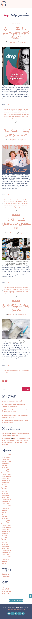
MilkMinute (11, 314)
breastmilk (23, 111)
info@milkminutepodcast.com (16, 609)
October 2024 (5, 459)
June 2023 (4, 487)
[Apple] (23, 613)
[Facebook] (3, 381)
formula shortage (12, 203)
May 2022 (4, 514)
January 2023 (5, 497)
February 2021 (6, 546)
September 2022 (6, 506)
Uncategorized (6, 576)
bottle (13, 370)
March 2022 (5, 519)
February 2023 (6, 495)
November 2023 (6, 476)
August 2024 (5, 463)
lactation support (19, 114)
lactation (11, 114)
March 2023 (5, 493)
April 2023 (4, 491)
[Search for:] (11, 389)
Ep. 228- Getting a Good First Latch (12, 401)
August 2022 (5, 508)
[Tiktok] (16, 613)
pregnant (19, 118)
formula (6, 372)
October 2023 (5, 478)
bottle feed (18, 370)
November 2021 (6, 527)
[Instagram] (6, 381)
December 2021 (6, 525)
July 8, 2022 (23, 42)
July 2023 (4, 485)
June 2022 (4, 512)
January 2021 (5, 548)
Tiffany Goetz (12, 42)
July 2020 (4, 561)
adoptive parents (8, 109)
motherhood (25, 116)
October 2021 (5, 529)
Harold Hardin (6, 433)
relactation (12, 293)
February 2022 (6, 521)
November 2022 (6, 502)
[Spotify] (19, 613)
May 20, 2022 (23, 233)
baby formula (17, 109)
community (7, 112)
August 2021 (5, 533)
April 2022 (4, 516)
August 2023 (5, 482)
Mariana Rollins (6, 438)
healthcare (20, 203)
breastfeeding (16, 111)
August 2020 (5, 559)
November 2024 (6, 457)
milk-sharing (18, 116)
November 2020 (6, 553)
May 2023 (4, 489)
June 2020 (4, 563)
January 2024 (5, 472)
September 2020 (6, 557)
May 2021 (4, 540)
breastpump (13, 201)
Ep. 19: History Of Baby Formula (16, 307)
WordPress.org (6, 593)
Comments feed (6, 591)
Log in (3, 587)
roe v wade (23, 207)
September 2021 (6, 531)
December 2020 (6, 550)
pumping (17, 207)
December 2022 (6, 499)
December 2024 (6, 455)
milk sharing (10, 116)
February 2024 (6, 470)
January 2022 (5, 523)
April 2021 (4, 542)
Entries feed (5, 589)
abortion (6, 200)
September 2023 (6, 480)
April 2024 (4, 465)
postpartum (7, 118)
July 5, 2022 (23, 139)
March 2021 (5, 544)
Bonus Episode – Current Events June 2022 (16, 132)
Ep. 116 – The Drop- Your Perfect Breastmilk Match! (16, 33)
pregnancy (13, 118)
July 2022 (4, 510)
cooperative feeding (15, 112)
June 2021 (4, 538)
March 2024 (5, 468)
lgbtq (25, 114)
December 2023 (6, 474)
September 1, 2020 (23, 314)
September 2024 (6, 461)
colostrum (20, 201)
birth (22, 109)
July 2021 (4, 536)
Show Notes (16, 24)
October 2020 (5, 555)
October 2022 (5, 504)
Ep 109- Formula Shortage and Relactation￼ (16, 224)
